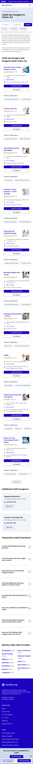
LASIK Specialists (7, 11)
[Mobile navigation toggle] (29, 5)
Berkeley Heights (24, 657)
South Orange (7, 655)
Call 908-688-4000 (16, 86)
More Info (10, 506)
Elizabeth (8, 663)
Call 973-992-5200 (16, 250)
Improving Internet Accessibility (10, 739)
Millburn (7, 659)
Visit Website (16, 89)
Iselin (21, 661)
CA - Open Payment (7, 714)
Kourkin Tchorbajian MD (13, 517)
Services (4, 28)
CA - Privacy (5, 717)
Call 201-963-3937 (16, 415)
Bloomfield (24, 665)
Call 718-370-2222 (16, 332)
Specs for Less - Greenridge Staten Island (11, 440)
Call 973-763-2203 (16, 208)
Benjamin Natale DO (12, 496)
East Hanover (24, 669)
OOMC (6, 355)
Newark (7, 669)
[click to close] (31, 756)
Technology (14, 28)
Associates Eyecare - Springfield (12, 149)
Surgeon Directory (7, 723)
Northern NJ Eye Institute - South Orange (10, 191)
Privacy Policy (6, 711)
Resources (5, 720)
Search (28, 24)
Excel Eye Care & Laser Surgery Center (12, 68)
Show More (16, 482)
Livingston (8, 673)
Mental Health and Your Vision (10, 742)
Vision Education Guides (8, 733)
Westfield (8, 666)
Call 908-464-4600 (16, 291)
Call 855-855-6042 (16, 460)
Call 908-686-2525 (16, 125)
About (3, 708)
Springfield (8, 650)
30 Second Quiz (16, 756)
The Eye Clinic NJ (10, 109)
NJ (13, 11)
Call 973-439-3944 (16, 372)
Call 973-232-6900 (16, 167)
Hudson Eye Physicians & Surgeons (12, 396)
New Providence (24, 651)
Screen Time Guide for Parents (10, 745)
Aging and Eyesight (7, 736)
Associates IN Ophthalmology (10, 232)
